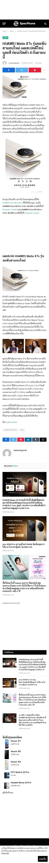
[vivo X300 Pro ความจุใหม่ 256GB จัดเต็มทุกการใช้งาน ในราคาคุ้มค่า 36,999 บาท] (24, 528)
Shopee (6, 209)
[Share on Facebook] (9, 70)
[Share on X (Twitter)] (22, 70)
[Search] (45, 23)
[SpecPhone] (24, 24)
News (5, 38)
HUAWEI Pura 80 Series (12, 202)
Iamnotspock (14, 63)
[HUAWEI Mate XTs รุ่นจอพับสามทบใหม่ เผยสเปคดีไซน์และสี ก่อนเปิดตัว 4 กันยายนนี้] (24, 98)
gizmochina (12, 422)
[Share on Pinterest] (35, 70)
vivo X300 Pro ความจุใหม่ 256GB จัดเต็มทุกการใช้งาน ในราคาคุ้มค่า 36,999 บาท (23, 545)
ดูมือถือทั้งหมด (8, 792)
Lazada (14, 209)
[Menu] (4, 23)
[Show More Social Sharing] (44, 70)
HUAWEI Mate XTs (10, 430)
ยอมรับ (42, 858)
